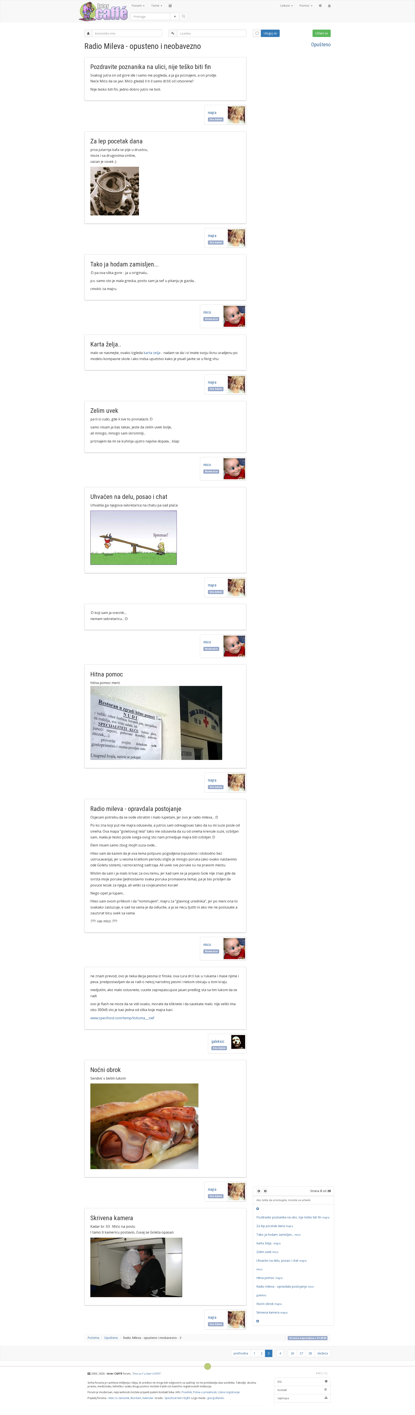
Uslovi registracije (229, 1392)
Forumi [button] (137, 5)
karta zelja (152, 352)
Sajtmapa (283, 1398)
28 (310, 1353)
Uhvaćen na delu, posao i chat (282, 1260)
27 (301, 1353)
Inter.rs (113, 1398)
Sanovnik (123, 1398)
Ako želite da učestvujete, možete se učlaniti (283, 1200)
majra (213, 112)
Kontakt (282, 1390)
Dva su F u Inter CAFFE (146, 1373)
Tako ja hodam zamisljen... (278, 1234)
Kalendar (147, 1398)
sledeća (322, 1353)
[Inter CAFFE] (103, 11)
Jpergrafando (216, 1398)
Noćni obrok (269, 1304)
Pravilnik (187, 1392)
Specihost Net (173, 1398)
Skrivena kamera (272, 1312)
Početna (93, 1338)
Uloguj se (270, 33)
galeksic (217, 1041)
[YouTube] (329, 5)
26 (292, 1353)
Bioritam (136, 1398)
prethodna (241, 1353)
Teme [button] (155, 5)
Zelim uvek (267, 1252)
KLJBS (187, 1398)
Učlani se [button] (321, 33)
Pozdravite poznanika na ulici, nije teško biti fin (293, 1217)
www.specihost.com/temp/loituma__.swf (122, 1018)
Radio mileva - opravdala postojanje (285, 1286)
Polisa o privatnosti (205, 1392)
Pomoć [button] (304, 5)
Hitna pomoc (270, 1278)
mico (207, 312)
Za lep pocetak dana (275, 1226)
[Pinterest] (320, 5)
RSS (280, 1382)
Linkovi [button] (285, 5)
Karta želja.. (269, 1243)
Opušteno (321, 45)
